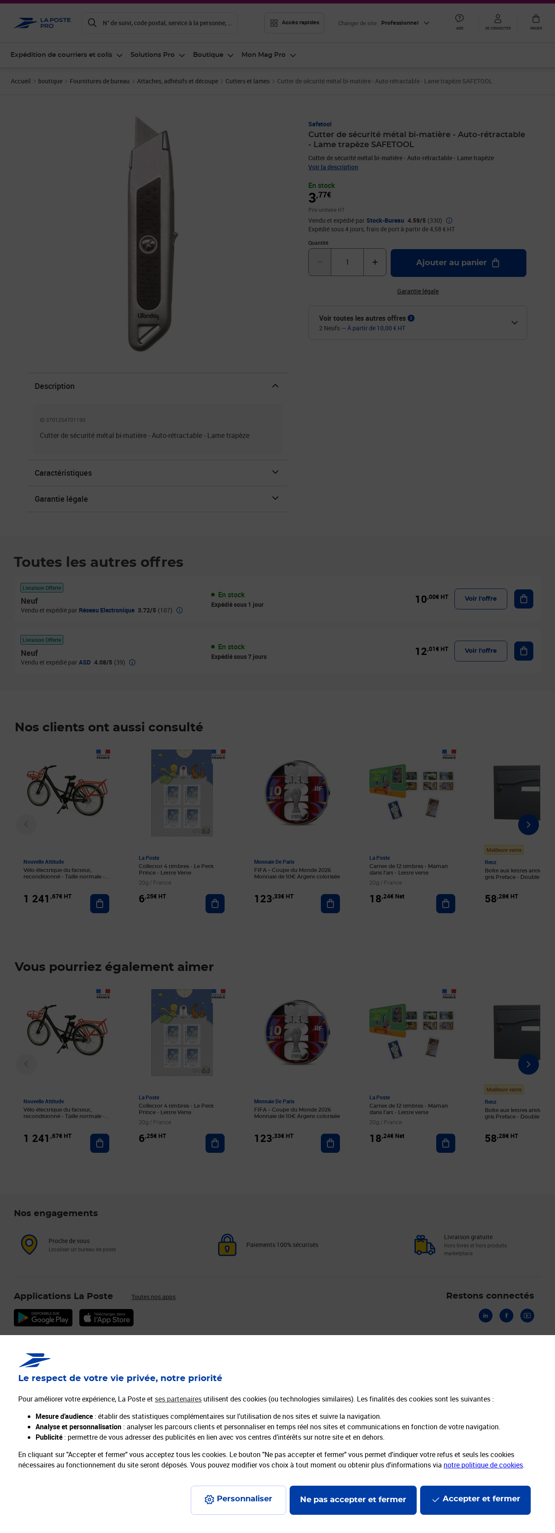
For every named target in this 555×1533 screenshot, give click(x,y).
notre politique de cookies (483, 1465)
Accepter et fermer (481, 1499)
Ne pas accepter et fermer (353, 1500)
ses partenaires (178, 1399)
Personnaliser (244, 1499)
